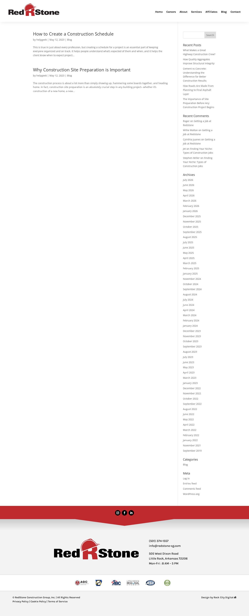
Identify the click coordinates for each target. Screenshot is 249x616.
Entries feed (190, 483)
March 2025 (189, 263)
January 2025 (190, 273)
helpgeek (41, 39)
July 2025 (188, 242)
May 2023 (188, 367)
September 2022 (192, 403)
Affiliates (211, 11)
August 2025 (190, 237)
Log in (186, 478)
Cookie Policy (38, 601)
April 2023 (188, 372)
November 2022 (192, 393)
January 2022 (190, 440)
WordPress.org (191, 494)
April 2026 (188, 195)
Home (159, 11)
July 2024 (188, 299)
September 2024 (192, 289)
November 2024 (192, 278)
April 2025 (188, 258)
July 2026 (188, 179)
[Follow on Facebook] (124, 513)
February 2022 (191, 435)
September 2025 (192, 232)
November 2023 (192, 336)
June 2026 (188, 185)
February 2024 (191, 320)
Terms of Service (58, 601)
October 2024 (190, 284)
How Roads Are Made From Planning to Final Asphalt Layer (198, 90)
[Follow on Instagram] (117, 513)
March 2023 (189, 377)
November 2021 (192, 445)
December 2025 (192, 216)
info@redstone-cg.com (165, 546)
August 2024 (190, 294)
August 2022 (190, 409)
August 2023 (190, 351)
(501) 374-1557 (159, 541)
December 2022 (192, 388)
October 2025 (190, 226)
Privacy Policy (20, 601)
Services (196, 11)
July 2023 (188, 357)
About (183, 11)
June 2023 (188, 362)
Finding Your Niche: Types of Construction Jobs (197, 162)
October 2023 (190, 341)
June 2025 (188, 247)
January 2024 (190, 325)
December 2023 (192, 331)
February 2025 (191, 268)
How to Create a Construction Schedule (73, 34)
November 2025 (192, 221)
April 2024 (188, 310)
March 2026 (189, 200)
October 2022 (190, 398)
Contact (236, 11)
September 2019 (192, 450)
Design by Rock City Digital (217, 597)
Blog (224, 11)
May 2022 (188, 419)
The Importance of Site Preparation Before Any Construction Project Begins (198, 103)
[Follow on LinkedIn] (131, 513)
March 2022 (189, 429)
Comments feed (192, 488)
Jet (184, 148)
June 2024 (188, 304)
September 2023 (192, 346)
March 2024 (189, 315)
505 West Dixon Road (164, 553)
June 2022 (188, 414)
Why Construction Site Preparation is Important (81, 70)
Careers (171, 11)
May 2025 (188, 252)
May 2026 (188, 190)
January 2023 (190, 383)
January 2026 (190, 211)
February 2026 (191, 206)
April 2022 (188, 424)
